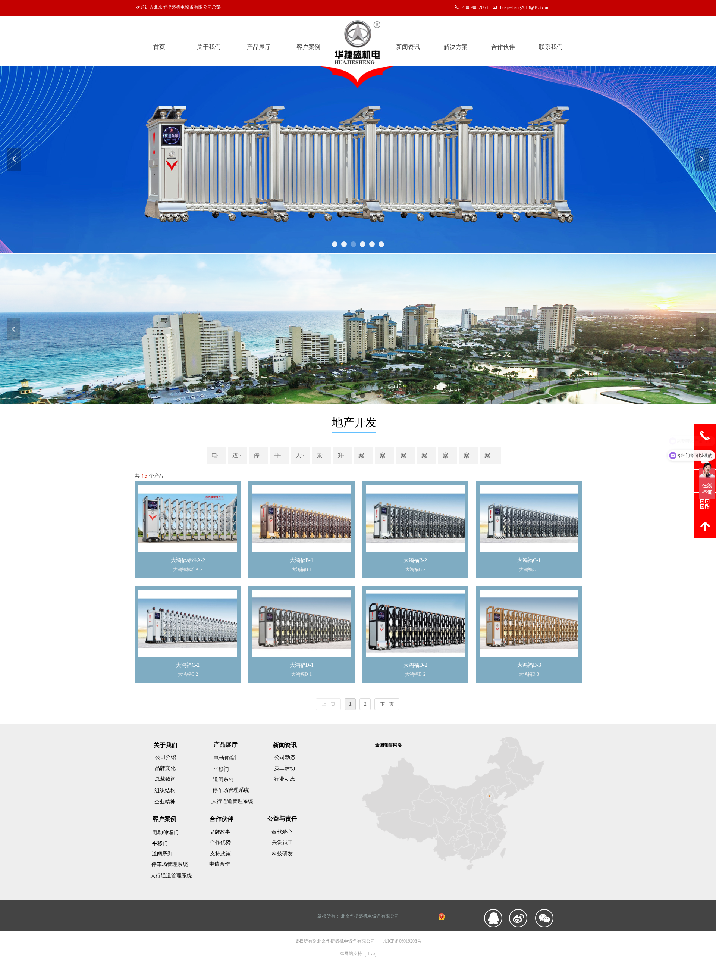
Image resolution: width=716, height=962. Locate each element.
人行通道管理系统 (302, 455)
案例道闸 (408, 455)
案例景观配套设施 (471, 455)
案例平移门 (387, 455)
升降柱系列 (344, 455)
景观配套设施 (324, 455)
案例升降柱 (492, 455)
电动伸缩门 (218, 455)
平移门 (281, 455)
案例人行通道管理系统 (450, 455)
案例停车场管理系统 (428, 455)
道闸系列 (239, 455)
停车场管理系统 (261, 455)
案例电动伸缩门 (365, 455)
